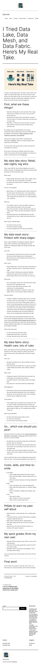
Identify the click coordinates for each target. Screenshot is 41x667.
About (10, 18)
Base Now (6, 14)
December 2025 (6, 643)
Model (36, 18)
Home (6, 18)
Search (4, 606)
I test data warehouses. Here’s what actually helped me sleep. (33, 626)
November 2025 (6, 645)
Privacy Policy (22, 18)
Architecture (31, 18)
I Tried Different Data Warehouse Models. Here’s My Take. (33, 621)
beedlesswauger (8, 577)
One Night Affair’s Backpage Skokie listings (23, 320)
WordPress (14, 661)
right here (24, 154)
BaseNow (13, 140)
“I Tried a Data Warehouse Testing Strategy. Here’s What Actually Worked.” (33, 633)
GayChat (29, 309)
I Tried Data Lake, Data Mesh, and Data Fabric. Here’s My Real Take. (33, 610)
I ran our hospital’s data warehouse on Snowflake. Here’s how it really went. (33, 616)
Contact (16, 18)
